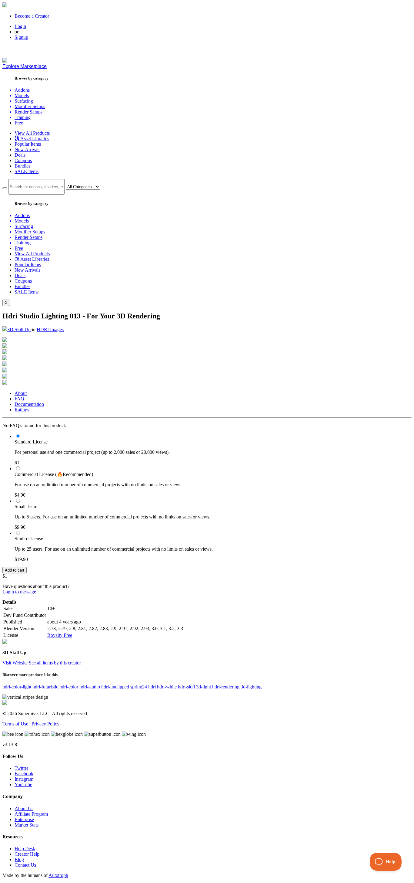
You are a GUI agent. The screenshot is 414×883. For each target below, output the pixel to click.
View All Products (32, 133)
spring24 (138, 686)
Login (20, 26)
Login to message (19, 591)
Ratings (22, 409)
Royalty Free (59, 635)
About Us (24, 808)
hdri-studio (89, 686)
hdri (152, 686)
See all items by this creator (55, 662)
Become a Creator (32, 16)
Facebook (24, 773)
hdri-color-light (16, 686)
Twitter (21, 768)
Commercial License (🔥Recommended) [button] (54, 474)
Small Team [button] (26, 506)
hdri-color (68, 686)
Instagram (24, 779)
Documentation (29, 404)
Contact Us (25, 865)
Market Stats (26, 824)
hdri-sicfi (186, 686)
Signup (21, 37)
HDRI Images (50, 329)
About (21, 393)
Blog (19, 859)
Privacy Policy (45, 723)
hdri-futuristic (45, 686)
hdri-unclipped (115, 686)
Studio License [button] (29, 538)
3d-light (203, 686)
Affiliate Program (31, 814)
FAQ (19, 398)
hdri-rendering (225, 686)
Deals (20, 155)
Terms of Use (15, 723)
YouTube (23, 784)
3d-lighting (251, 686)
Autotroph (58, 875)
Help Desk (25, 848)
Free (19, 122)
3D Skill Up (19, 329)
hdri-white (167, 686)
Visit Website (15, 662)
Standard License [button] (31, 441)
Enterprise (24, 819)
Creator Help (27, 854)
